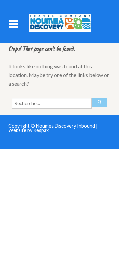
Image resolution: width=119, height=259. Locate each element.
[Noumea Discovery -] (60, 21)
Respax (41, 130)
